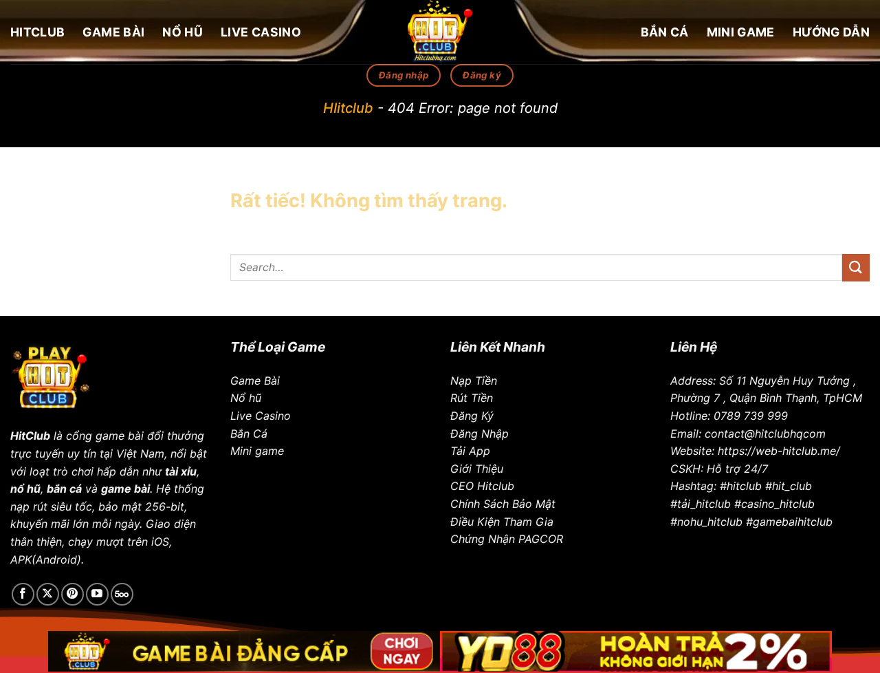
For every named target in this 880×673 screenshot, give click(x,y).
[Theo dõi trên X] (47, 594)
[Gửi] (856, 267)
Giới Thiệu (476, 469)
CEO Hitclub (482, 486)
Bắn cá (665, 32)
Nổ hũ (182, 32)
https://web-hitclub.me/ (779, 451)
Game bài (113, 32)
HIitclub (348, 108)
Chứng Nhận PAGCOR (506, 539)
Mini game (741, 32)
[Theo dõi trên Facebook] (23, 594)
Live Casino (261, 32)
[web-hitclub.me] (440, 32)
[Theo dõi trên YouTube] (97, 594)
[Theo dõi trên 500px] (122, 594)
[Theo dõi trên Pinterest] (72, 594)
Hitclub (37, 32)
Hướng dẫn (831, 32)
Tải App (470, 451)
